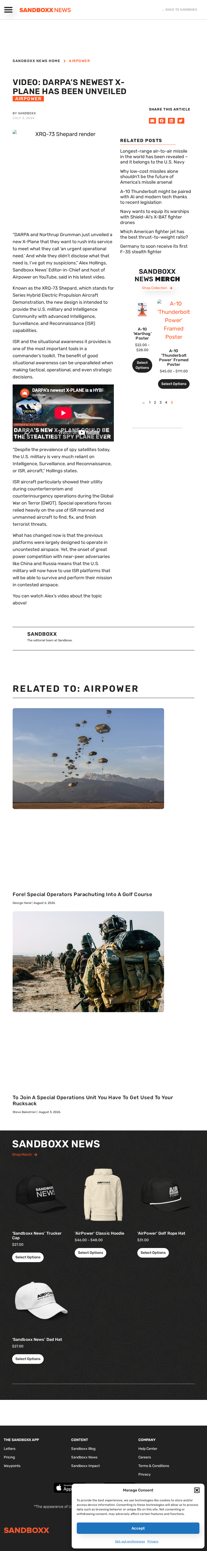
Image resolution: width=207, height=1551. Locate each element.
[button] (196, 1490)
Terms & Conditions (153, 1466)
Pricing (9, 1457)
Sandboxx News (84, 1457)
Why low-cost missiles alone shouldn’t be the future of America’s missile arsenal (149, 177)
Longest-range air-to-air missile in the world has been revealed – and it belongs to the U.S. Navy (154, 156)
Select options (142, 365)
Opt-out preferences (130, 1541)
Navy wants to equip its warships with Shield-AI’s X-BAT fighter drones (154, 217)
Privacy (153, 1541)
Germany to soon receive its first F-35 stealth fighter (154, 249)
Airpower (79, 61)
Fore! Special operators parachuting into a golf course (82, 894)
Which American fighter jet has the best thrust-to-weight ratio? (154, 234)
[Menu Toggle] (8, 9)
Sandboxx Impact (85, 1466)
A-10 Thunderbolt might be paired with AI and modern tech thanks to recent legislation (155, 197)
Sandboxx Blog (83, 1449)
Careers (144, 1457)
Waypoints (12, 1466)
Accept (138, 1528)
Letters (9, 1449)
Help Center (147, 1449)
